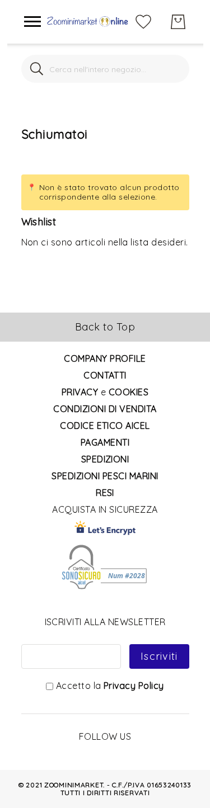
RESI (105, 492)
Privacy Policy (134, 685)
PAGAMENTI (105, 442)
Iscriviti (159, 656)
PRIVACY (80, 392)
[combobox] (105, 69)
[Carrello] (178, 22)
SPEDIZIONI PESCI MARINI (105, 475)
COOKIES (128, 392)
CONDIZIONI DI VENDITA (104, 408)
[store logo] (88, 22)
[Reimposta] (173, 69)
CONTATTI (105, 375)
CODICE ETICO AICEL (105, 425)
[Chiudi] (36, 69)
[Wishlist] (143, 20)
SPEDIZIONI (105, 459)
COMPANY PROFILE (105, 358)
